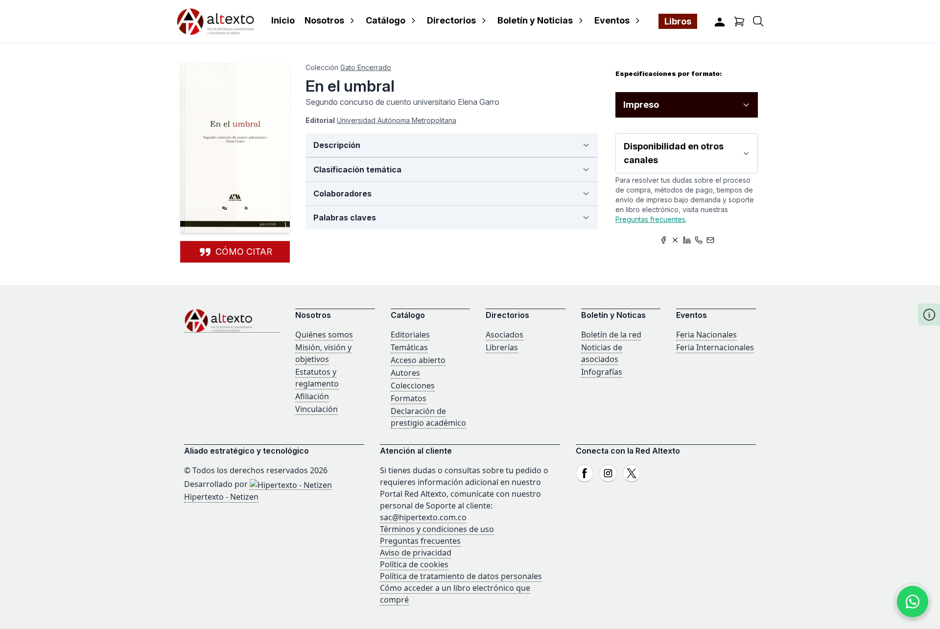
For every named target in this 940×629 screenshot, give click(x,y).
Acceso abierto (418, 360)
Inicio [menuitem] (283, 20)
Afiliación (312, 396)
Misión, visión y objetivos (323, 353)
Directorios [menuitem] (451, 20)
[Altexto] (215, 21)
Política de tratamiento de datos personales (461, 576)
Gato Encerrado (365, 67)
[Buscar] (758, 21)
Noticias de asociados (601, 353)
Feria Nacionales (706, 334)
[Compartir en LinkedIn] (687, 240)
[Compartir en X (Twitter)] (675, 240)
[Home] (232, 321)
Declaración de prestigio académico (428, 417)
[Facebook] (584, 473)
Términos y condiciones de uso (437, 529)
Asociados (504, 334)
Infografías (601, 371)
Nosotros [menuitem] (324, 20)
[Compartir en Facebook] (663, 240)
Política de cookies (414, 564)
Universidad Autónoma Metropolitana (396, 120)
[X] (631, 473)
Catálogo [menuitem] (385, 20)
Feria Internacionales (715, 347)
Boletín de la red (611, 334)
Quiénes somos (324, 334)
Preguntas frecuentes (650, 219)
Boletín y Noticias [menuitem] (535, 20)
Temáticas (409, 347)
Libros (677, 21)
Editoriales (410, 334)
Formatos (408, 398)
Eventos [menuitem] (612, 20)
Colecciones (413, 385)
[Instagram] (608, 473)
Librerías (502, 347)
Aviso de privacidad (415, 552)
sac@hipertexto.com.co (423, 517)
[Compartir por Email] (710, 240)
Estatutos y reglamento (317, 377)
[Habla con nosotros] (912, 601)
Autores (405, 372)
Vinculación (316, 409)
